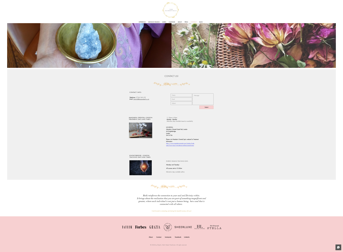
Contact (158, 237)
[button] (142, 22)
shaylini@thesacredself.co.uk (141, 99)
